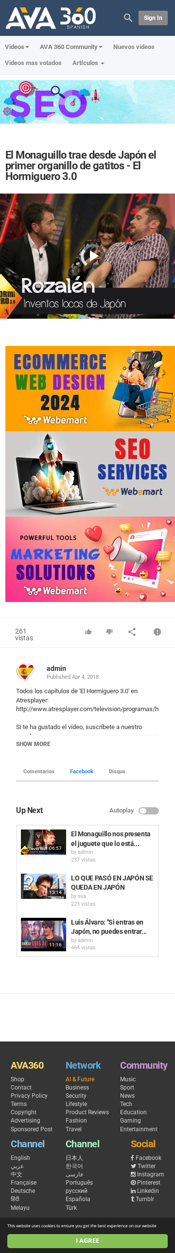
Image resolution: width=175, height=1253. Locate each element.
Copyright (23, 1112)
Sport (127, 1087)
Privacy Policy (29, 1095)
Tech (126, 1104)
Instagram (150, 1174)
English (20, 1158)
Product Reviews (87, 1112)
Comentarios (38, 771)
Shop (17, 1079)
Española (78, 1199)
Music (128, 1079)
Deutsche (23, 1191)
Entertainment (139, 1129)
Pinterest (148, 1182)
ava (82, 896)
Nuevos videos (134, 46)
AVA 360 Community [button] (69, 46)
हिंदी (15, 1199)
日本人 (74, 1158)
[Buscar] (128, 17)
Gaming (130, 1120)
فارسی (74, 1174)
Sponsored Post (31, 1129)
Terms (19, 1104)
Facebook (81, 771)
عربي (17, 1166)
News (127, 1095)
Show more (33, 744)
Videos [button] (14, 46)
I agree (87, 1241)
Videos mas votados (33, 62)
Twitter (147, 1166)
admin (56, 668)
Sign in (153, 18)
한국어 (74, 1166)
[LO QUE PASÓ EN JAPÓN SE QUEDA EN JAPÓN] (43, 886)
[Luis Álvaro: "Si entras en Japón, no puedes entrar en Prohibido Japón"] (43, 935)
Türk (71, 1207)
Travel (74, 1129)
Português (79, 1182)
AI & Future (80, 1079)
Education (133, 1112)
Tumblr (145, 1199)
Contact (21, 1087)
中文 (16, 1174)
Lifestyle (76, 1104)
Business (77, 1087)
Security (76, 1095)
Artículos (86, 62)
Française (23, 1182)
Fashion (76, 1120)
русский (77, 1191)
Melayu (20, 1207)
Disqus (117, 771)
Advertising (25, 1120)
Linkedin (148, 1191)
